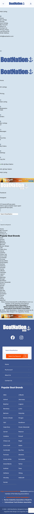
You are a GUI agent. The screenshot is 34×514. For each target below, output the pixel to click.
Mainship (3, 277)
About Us (3, 26)
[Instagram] (21, 337)
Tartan (2, 295)
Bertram (2, 244)
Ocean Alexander (5, 282)
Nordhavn (3, 280)
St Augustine (20, 312)
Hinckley (2, 267)
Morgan (2, 279)
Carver (2, 251)
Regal (1, 287)
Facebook (3, 192)
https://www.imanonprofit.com (10, 302)
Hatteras (2, 266)
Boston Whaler (4, 246)
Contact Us (3, 28)
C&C (1, 248)
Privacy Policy (4, 29)
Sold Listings (4, 23)
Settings (2, 152)
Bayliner (2, 241)
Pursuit (2, 285)
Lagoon (2, 274)
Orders (2, 116)
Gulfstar (2, 264)
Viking (2, 298)
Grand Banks (4, 262)
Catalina (2, 252)
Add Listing (3, 102)
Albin (1, 238)
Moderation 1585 (3, 109)
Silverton (3, 292)
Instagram (3, 197)
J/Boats (2, 270)
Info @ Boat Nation (6, 169)
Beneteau (3, 243)
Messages (3, 131)
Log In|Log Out (4, 31)
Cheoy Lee (3, 254)
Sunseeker (3, 293)
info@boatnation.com (6, 36)
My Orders (3, 146)
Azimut (2, 239)
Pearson (2, 284)
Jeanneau (3, 272)
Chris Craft (3, 256)
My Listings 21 (3, 124)
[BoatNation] (17, 3)
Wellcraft (3, 300)
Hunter (2, 269)
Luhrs (1, 275)
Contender (3, 257)
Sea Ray (2, 290)
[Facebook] (13, 337)
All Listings (3, 20)
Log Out (2, 159)
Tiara (1, 297)
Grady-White (4, 261)
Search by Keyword (5, 224)
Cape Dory (3, 249)
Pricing (2, 21)
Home (2, 18)
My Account (4, 25)
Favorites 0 (3, 138)
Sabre (2, 289)
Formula (2, 259)
